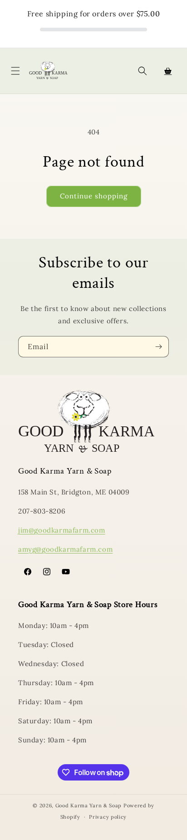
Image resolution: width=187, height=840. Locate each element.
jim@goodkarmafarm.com (61, 530)
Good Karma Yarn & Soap (89, 805)
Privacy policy (108, 817)
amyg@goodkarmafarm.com (65, 549)
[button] (15, 71)
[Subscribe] (158, 346)
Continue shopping (94, 196)
